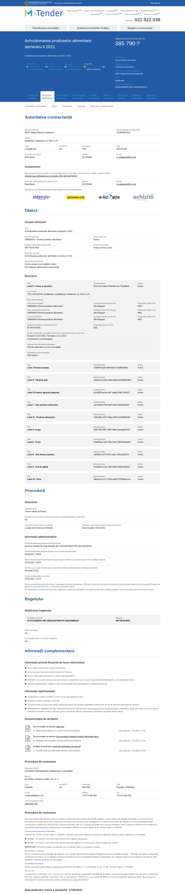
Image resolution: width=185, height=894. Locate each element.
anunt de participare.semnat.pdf (67, 746)
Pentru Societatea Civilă (129, 11)
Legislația (112, 11)
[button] (155, 3)
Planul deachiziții (33, 97)
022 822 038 (147, 19)
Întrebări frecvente (149, 11)
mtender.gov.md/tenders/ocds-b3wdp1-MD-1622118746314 (51, 176)
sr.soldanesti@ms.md (126, 157)
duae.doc (60, 726)
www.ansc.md (31, 803)
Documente (97, 14)
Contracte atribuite (132, 14)
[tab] (32, 96)
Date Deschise (74, 11)
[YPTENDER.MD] (75, 197)
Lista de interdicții (113, 14)
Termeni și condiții (152, 14)
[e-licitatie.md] (109, 198)
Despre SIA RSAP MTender (94, 11)
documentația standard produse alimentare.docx (77, 736)
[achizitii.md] (143, 197)
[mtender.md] (42, 198)
